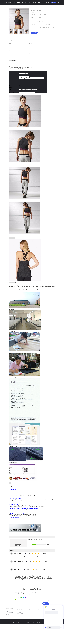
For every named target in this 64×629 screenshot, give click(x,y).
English (58, 2)
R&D (38, 610)
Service (29, 610)
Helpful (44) (45, 553)
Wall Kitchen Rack (19, 609)
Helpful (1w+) (45, 569)
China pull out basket (15, 622)
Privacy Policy (38, 620)
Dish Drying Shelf (19, 612)
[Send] (61, 627)
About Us (25, 2)
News (43, 2)
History (29, 609)
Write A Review (18, 545)
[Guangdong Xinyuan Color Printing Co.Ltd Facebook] (6, 614)
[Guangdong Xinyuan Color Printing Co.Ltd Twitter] (8, 614)
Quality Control (35, 2)
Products (18, 2)
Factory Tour (30, 2)
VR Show (22, 2)
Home (15, 2)
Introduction (29, 613)
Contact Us (40, 2)
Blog (46, 2)
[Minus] (61, 606)
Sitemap (32, 620)
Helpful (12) (46, 561)
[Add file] (45, 627)
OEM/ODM (38, 609)
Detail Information (11, 36)
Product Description (19, 36)
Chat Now (53, 2)
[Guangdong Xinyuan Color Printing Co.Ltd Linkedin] (10, 614)
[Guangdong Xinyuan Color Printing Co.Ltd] (16, 597)
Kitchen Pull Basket (20, 613)
